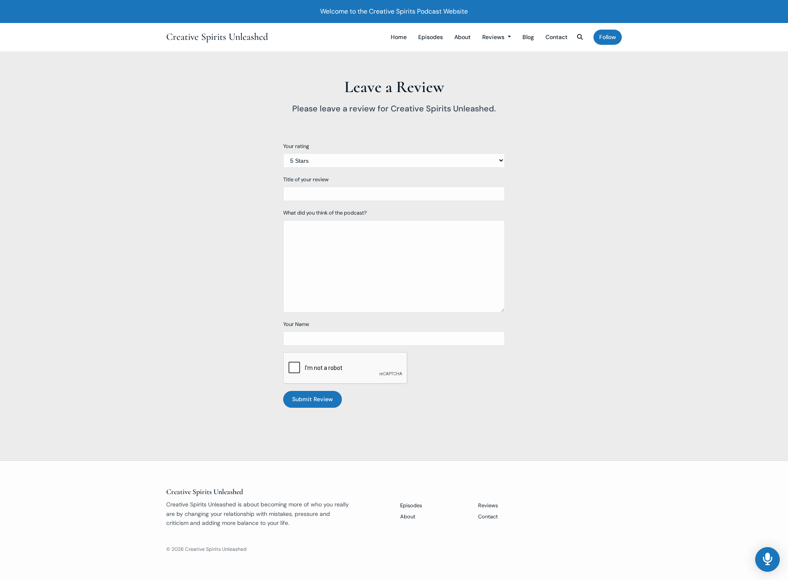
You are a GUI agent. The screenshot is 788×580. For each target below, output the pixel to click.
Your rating (296, 146)
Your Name (296, 324)
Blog (528, 37)
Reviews (494, 37)
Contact (556, 37)
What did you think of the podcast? (325, 212)
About (462, 37)
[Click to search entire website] (580, 37)
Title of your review (306, 179)
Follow (607, 37)
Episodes (430, 37)
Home (399, 37)
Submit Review (312, 399)
